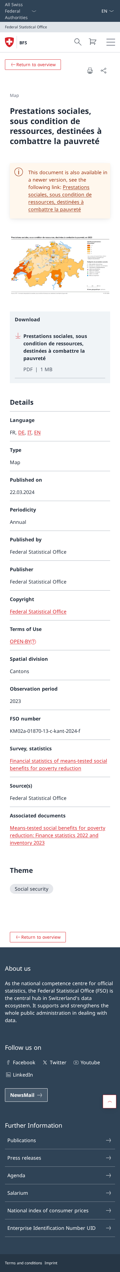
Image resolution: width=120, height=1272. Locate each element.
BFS (23, 43)
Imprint (51, 1263)
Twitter (58, 1062)
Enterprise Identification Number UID (51, 1228)
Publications (21, 1140)
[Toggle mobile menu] (111, 42)
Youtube (90, 1062)
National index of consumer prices (48, 1210)
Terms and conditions (23, 1263)
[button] (109, 1101)
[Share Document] (103, 70)
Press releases (24, 1157)
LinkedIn (23, 1074)
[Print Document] (90, 70)
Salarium (17, 1193)
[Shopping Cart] (92, 41)
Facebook (24, 1062)
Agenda (16, 1175)
